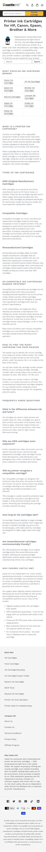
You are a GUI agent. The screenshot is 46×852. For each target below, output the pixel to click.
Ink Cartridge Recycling (14, 670)
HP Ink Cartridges (32, 81)
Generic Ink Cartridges (14, 682)
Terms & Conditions (12, 733)
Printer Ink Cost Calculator (16, 700)
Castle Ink (13, 820)
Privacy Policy (10, 739)
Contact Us (9, 727)
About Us (8, 721)
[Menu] (42, 5)
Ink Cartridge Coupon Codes (16, 676)
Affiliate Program (11, 745)
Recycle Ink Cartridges (14, 694)
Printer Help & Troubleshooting (18, 706)
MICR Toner (9, 688)
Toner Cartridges (11, 664)
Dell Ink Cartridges (12, 97)
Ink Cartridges (10, 658)
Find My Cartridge (34, 13)
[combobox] (14, 13)
